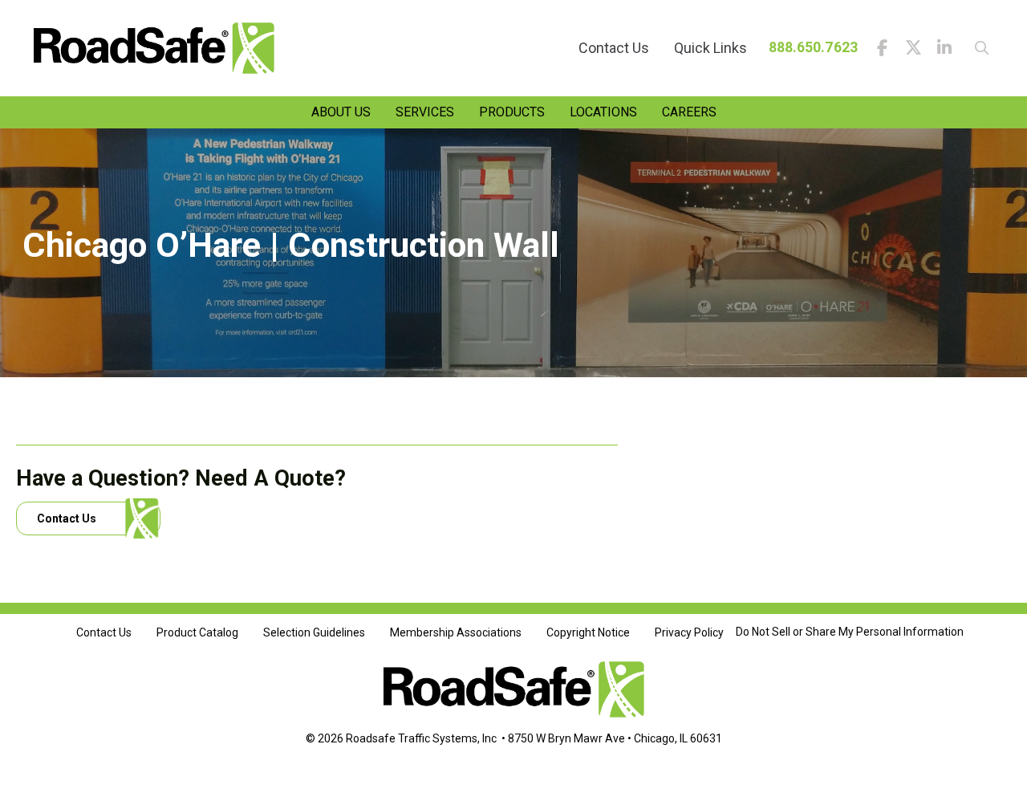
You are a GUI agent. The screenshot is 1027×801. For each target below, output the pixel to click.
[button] (976, 48)
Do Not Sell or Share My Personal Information (850, 631)
